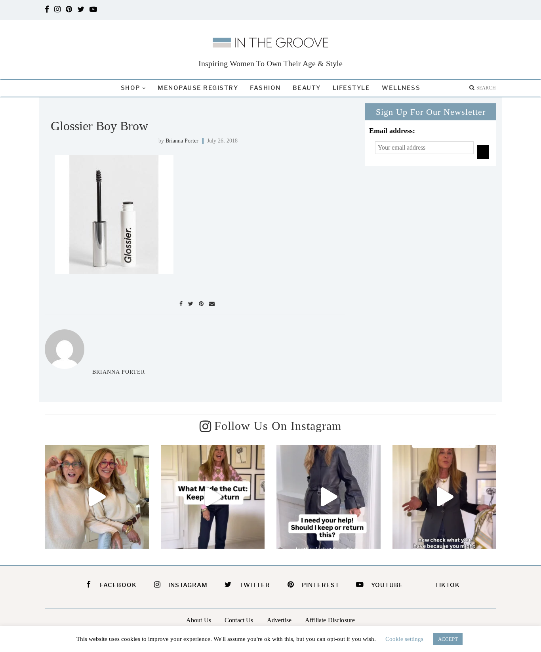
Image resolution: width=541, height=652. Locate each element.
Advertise (279, 620)
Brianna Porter (182, 141)
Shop (130, 87)
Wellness (401, 87)
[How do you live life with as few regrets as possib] (97, 497)
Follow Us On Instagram (277, 425)
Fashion (265, 87)
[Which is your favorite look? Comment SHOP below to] (444, 497)
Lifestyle (351, 87)
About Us (198, 620)
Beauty (307, 87)
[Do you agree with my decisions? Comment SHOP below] (213, 497)
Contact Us (239, 620)
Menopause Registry (198, 87)
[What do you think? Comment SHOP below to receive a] (328, 497)
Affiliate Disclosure (330, 620)
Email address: (392, 131)
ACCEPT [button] (448, 639)
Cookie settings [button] (404, 639)
